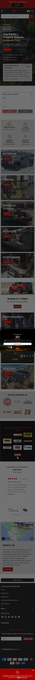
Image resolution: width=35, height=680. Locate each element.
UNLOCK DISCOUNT (17, 343)
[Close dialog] (0, 329)
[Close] (33, 670)
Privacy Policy (24, 677)
